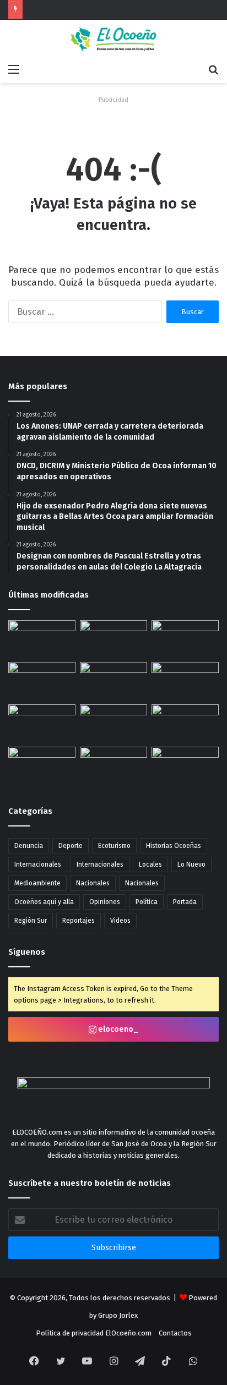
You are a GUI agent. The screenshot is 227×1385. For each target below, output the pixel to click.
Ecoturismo (114, 846)
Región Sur (30, 920)
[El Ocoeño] (113, 39)
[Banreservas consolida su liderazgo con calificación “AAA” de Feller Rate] (41, 681)
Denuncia (28, 846)
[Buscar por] (213, 69)
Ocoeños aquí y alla (44, 902)
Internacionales (37, 864)
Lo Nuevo (191, 864)
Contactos (175, 1333)
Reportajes (78, 920)
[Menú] (13, 69)
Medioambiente (37, 883)
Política (147, 902)
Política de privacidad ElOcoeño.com (94, 1333)
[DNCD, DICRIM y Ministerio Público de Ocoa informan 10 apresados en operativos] (113, 681)
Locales (150, 864)
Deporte (70, 846)
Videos (120, 920)
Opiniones (104, 902)
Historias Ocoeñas (173, 846)
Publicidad (113, 99)
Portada (185, 902)
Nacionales (93, 883)
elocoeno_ (117, 1029)
